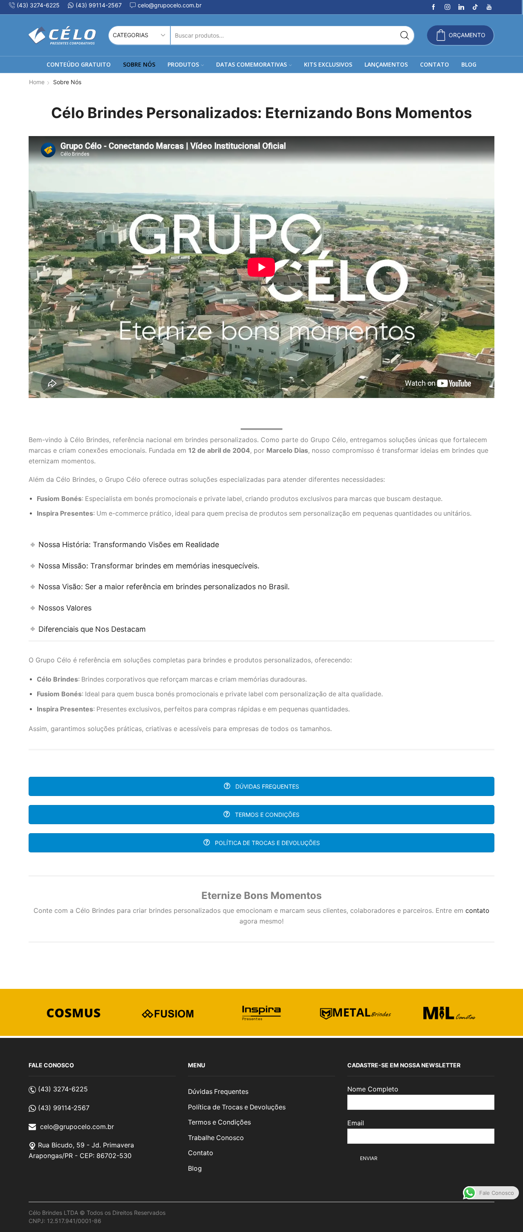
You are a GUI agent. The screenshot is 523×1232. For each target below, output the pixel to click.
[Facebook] (433, 7)
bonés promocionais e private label (188, 499)
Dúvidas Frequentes (218, 1092)
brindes (463, 450)
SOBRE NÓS (139, 64)
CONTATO (434, 64)
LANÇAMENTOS (386, 64)
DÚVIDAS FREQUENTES (266, 786)
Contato (200, 1153)
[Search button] (405, 35)
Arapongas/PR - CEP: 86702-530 (80, 1156)
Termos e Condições (219, 1122)
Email (355, 1123)
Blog (195, 1168)
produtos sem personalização (304, 513)
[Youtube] (489, 7)
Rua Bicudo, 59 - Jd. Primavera (86, 1145)
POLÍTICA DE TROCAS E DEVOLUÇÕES (266, 842)
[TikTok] (475, 7)
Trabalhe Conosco (216, 1138)
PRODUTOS (183, 64)
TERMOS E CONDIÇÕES (266, 814)
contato (477, 910)
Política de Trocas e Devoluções (237, 1107)
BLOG (468, 64)
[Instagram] (447, 7)
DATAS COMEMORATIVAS (251, 64)
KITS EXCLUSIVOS (328, 64)
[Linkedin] (461, 7)
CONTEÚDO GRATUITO (79, 64)
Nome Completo (372, 1089)
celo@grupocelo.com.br (77, 1126)
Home (37, 81)
